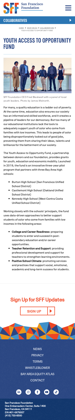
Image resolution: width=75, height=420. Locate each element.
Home (21, 27)
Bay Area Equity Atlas (37, 373)
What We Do (32, 27)
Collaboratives (47, 27)
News (37, 348)
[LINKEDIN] (19, 392)
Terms (38, 361)
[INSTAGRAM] (28, 392)
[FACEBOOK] (37, 392)
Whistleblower (37, 367)
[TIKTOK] (56, 392)
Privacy (37, 355)
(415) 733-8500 (13, 415)
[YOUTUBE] (46, 392)
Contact (37, 380)
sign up (34, 311)
